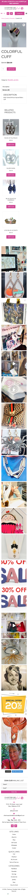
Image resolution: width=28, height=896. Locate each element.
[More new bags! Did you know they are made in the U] (14, 363)
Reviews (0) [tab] (6, 90)
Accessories (14, 877)
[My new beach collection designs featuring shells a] (14, 651)
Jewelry (7, 18)
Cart (14, 854)
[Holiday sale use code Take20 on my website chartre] (14, 704)
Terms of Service (14, 862)
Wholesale (14, 845)
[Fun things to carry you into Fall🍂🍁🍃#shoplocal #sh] (14, 416)
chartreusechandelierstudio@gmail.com (14, 815)
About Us (14, 837)
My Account (14, 859)
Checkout (14, 857)
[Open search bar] (4, 13)
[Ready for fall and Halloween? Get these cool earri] (14, 285)
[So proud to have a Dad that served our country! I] (14, 678)
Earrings (14, 874)
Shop (14, 840)
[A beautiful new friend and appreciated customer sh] (14, 756)
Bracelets (12, 18)
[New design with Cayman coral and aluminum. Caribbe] (14, 730)
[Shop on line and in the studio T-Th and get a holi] (14, 599)
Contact (14, 848)
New (14, 882)
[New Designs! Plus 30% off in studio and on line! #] (14, 547)
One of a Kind (14, 885)
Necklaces (14, 869)
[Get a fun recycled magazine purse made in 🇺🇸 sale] (14, 494)
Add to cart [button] (11, 144)
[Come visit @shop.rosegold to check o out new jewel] (14, 259)
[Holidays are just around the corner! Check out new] (14, 442)
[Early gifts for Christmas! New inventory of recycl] (14, 337)
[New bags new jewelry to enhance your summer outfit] (14, 625)
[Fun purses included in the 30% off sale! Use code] (14, 521)
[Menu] (26, 13)
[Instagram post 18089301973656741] (14, 573)
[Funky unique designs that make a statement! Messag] (14, 468)
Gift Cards (14, 842)
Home (2, 18)
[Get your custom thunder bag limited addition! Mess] (14, 311)
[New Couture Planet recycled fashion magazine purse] (14, 390)
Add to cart (11, 69)
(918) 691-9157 (14, 811)
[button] (8, 13)
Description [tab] (6, 87)
